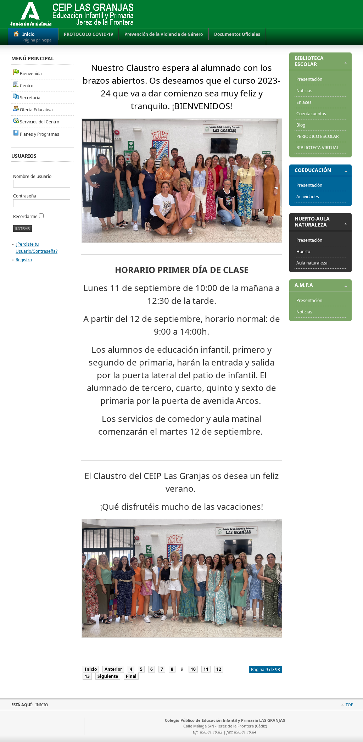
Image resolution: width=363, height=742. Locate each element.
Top (349, 704)
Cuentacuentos (311, 114)
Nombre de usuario (32, 176)
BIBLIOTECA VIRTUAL (317, 148)
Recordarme (25, 216)
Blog (300, 125)
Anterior (113, 669)
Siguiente (107, 676)
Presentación (309, 79)
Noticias (304, 91)
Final (131, 676)
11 (205, 669)
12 (218, 669)
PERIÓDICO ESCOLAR (317, 136)
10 (193, 669)
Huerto (303, 252)
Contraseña (24, 196)
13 (87, 676)
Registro (24, 260)
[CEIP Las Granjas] (72, 14)
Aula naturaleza (312, 263)
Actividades (307, 197)
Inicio (91, 669)
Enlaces (304, 102)
